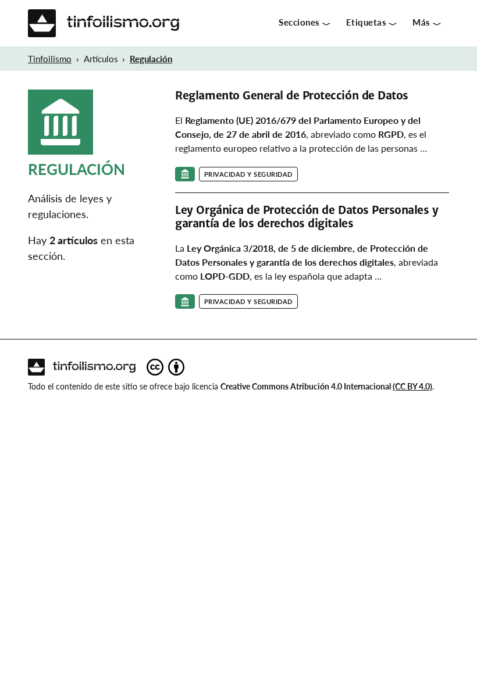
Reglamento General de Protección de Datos (291, 95)
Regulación (151, 58)
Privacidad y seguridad (248, 174)
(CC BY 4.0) (412, 386)
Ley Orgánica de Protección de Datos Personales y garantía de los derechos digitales (306, 216)
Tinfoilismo (50, 58)
